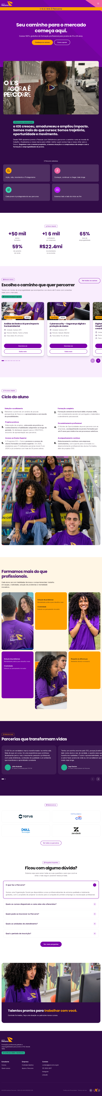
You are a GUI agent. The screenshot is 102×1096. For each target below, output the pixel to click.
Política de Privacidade (70, 1090)
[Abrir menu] (98, 3)
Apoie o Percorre (27, 1068)
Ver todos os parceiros (51, 843)
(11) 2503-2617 (47, 1068)
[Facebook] (98, 1090)
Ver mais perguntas (51, 944)
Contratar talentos (28, 1065)
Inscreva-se (22, 346)
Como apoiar (62, 42)
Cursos (4, 1065)
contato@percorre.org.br (50, 1065)
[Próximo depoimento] (98, 779)
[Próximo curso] (98, 360)
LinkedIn (45, 1075)
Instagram (45, 1071)
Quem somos (6, 1068)
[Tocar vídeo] (51, 87)
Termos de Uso (82, 1090)
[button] (3, 360)
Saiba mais (23, 351)
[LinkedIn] (90, 1090)
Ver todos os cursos (89, 280)
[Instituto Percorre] (7, 3)
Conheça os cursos (42, 42)
